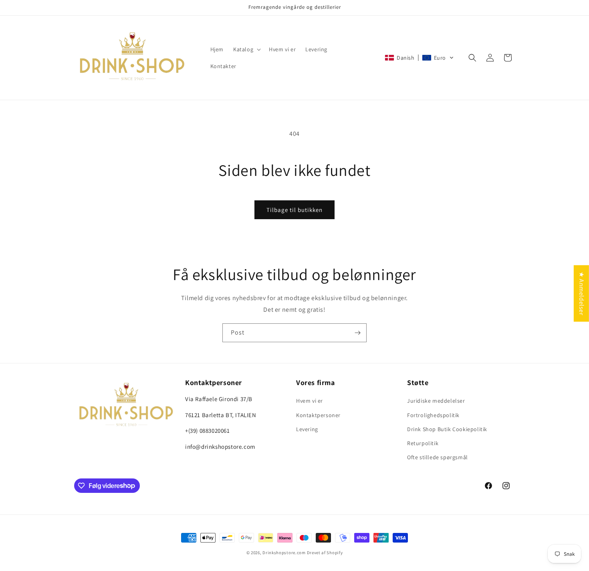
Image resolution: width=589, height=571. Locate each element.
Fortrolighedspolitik (433, 415)
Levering (307, 429)
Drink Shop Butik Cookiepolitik (447, 429)
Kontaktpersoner (318, 415)
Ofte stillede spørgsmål (437, 457)
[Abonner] (357, 332)
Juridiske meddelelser (436, 401)
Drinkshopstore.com (284, 552)
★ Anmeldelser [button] (581, 293)
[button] (246, 49)
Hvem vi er (309, 401)
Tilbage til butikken (294, 210)
